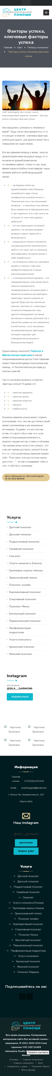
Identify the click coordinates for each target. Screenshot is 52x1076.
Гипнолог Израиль (28, 972)
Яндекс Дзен (26, 851)
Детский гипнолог (20, 534)
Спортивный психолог (22, 599)
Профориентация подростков (20, 630)
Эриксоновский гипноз (23, 577)
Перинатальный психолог (25, 621)
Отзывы (13, 1059)
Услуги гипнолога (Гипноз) (25, 563)
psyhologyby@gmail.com (34, 787)
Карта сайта (26, 801)
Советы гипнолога (24, 1063)
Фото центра (28, 1070)
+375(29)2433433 (34, 781)
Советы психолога (33, 1059)
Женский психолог (20, 654)
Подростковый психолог (24, 541)
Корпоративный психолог (25, 592)
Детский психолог (20, 527)
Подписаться (19, 696)
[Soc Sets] (23, 3)
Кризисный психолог (22, 647)
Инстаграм (26, 842)
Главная (8, 47)
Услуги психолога (20, 639)
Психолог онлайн (19, 585)
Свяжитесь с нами (17, 1066)
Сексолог (15, 556)
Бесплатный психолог (22, 613)
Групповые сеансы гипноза (26, 570)
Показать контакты (38, 1052)
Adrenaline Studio (15, 1051)
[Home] (26, 1026)
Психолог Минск (19, 606)
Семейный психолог (21, 549)
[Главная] (16, 12)
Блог (40, 1063)
